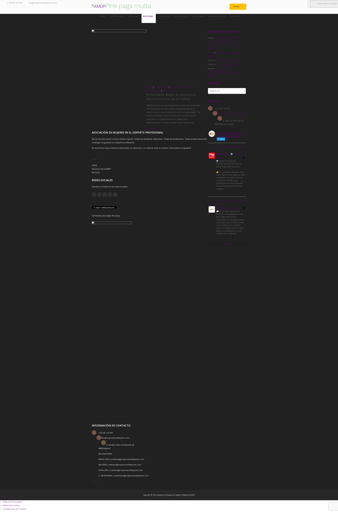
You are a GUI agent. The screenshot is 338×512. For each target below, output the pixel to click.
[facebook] (94, 194)
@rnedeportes (239, 154)
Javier (210, 52)
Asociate (96, 172)
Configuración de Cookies (14, 509)
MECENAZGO (198, 16)
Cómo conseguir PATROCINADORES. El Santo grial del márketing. (224, 72)
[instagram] (99, 194)
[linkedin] (104, 194)
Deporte (190, 87)
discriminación (153, 91)
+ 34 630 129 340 (14, 3)
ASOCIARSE (164, 16)
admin (149, 87)
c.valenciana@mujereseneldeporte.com (131, 476)
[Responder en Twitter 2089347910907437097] (218, 237)
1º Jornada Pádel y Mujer (228, 60)
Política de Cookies (11, 505)
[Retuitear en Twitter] (215, 146)
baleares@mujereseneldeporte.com (125, 465)
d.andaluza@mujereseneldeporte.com (127, 459)
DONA (94, 165)
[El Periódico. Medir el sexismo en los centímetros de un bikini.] (119, 31)
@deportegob (226, 208)
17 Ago (237, 208)
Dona (236, 6)
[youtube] (115, 194)
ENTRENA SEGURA (217, 16)
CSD (219, 208)
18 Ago (220, 158)
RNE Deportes (223, 154)
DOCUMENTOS (180, 16)
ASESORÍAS (148, 16)
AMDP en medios (178, 87)
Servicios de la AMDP (101, 169)
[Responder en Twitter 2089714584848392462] (218, 193)
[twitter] (110, 194)
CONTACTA (235, 16)
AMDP (102, 16)
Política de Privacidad (12, 502)
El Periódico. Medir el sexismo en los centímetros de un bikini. (171, 96)
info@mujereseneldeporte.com (43, 3)
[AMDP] (98, 6)
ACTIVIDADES (117, 16)
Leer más (151, 129)
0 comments (168, 91)
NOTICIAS (134, 16)
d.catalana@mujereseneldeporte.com (126, 470)
